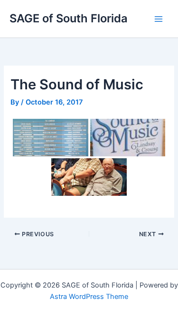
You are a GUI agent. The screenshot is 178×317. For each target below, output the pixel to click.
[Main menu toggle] (159, 19)
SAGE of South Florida (68, 18)
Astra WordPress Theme (89, 296)
